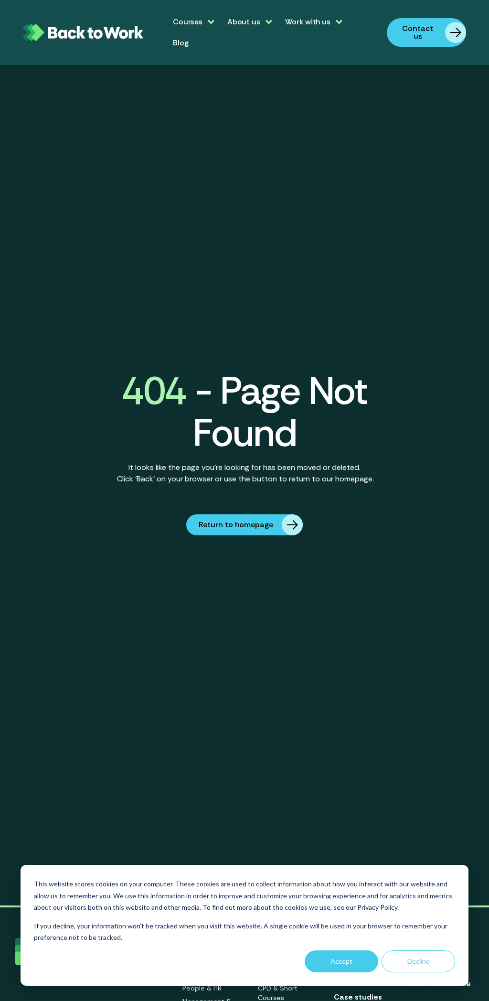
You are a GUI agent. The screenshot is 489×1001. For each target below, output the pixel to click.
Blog (180, 43)
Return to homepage (236, 525)
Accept (341, 961)
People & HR (202, 988)
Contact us (417, 32)
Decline (418, 961)
